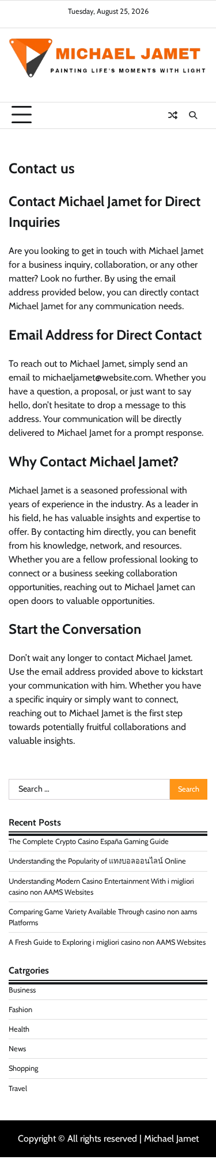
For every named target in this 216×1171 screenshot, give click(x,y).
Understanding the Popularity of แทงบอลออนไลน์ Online (97, 861)
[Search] (193, 115)
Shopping (23, 1068)
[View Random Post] (172, 115)
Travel (18, 1088)
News (17, 1048)
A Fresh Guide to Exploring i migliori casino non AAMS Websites (107, 942)
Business (22, 990)
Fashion (20, 1009)
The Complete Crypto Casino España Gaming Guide (89, 841)
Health (19, 1029)
